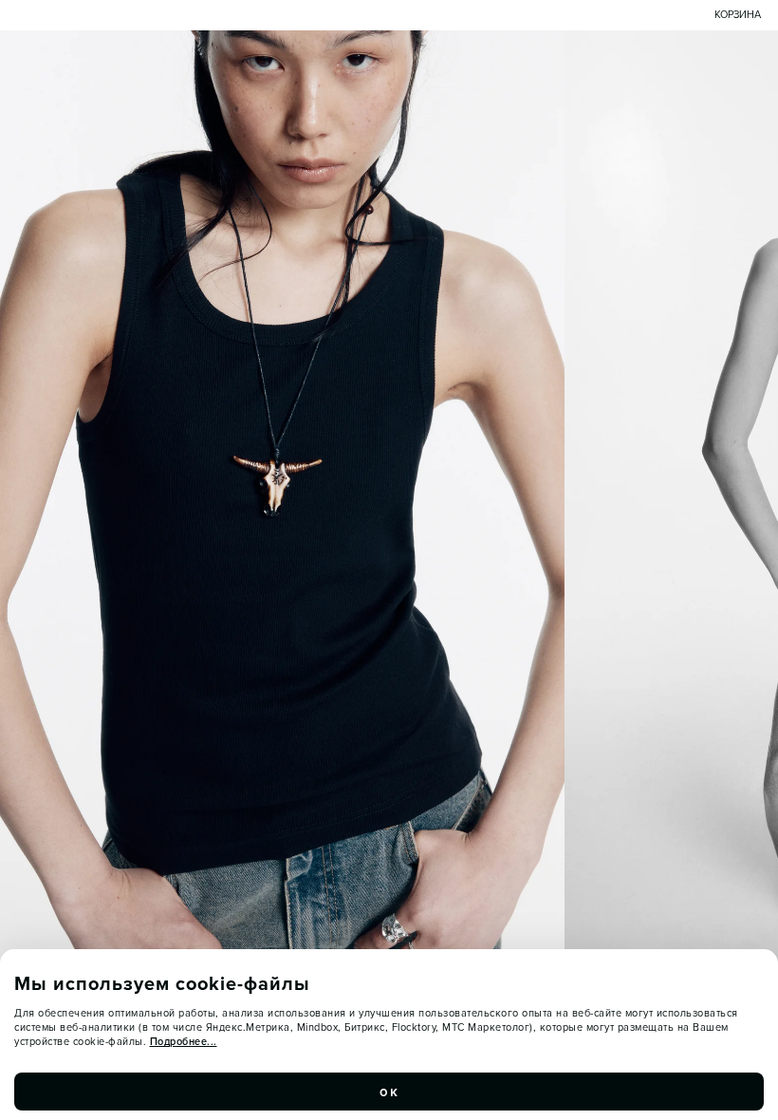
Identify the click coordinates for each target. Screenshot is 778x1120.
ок (389, 1091)
